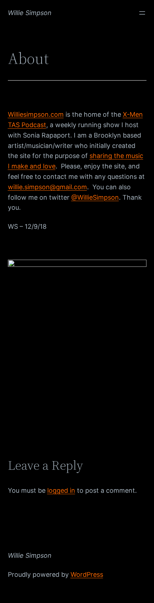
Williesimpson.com (36, 114)
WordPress (87, 574)
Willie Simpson (30, 13)
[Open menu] (142, 13)
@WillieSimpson (95, 197)
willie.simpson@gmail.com (47, 187)
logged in (61, 490)
